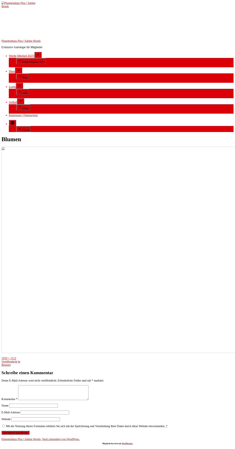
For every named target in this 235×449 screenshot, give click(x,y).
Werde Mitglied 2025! (21, 55)
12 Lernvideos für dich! (30, 65)
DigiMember (127, 443)
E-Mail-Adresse (10, 412)
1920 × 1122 (8, 358)
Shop (12, 71)
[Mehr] (12, 123)
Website (6, 419)
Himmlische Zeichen (28, 81)
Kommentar (9, 399)
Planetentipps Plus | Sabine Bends (21, 40)
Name (4, 405)
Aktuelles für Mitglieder (30, 111)
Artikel (13, 102)
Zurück (25, 130)
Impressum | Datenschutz (23, 115)
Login (12, 86)
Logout (20, 96)
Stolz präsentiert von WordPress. (61, 439)
